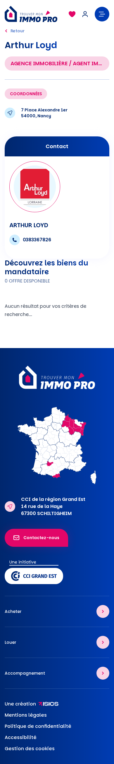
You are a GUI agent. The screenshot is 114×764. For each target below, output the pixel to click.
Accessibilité (21, 737)
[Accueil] (34, 14)
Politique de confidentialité (38, 726)
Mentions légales (26, 715)
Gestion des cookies (30, 748)
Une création (20, 704)
